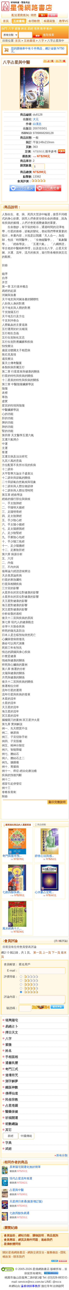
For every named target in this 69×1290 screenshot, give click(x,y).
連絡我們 (46, 1239)
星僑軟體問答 (12, 1243)
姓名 (24, 28)
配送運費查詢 (20, 15)
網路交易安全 (35, 1252)
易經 (30, 28)
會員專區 (9, 1239)
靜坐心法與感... (44, 855)
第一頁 (37, 952)
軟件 (49, 28)
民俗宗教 (11, 1099)
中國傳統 (26, 1135)
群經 (10, 1135)
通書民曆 (11, 1063)
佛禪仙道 (11, 1093)
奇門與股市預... (12, 855)
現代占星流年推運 (21, 1178)
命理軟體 (34, 20)
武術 (8, 1149)
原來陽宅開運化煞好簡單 (25, 1166)
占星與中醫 (17, 1189)
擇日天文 (11, 1032)
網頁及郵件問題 (28, 1239)
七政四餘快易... (12, 892)
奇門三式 (11, 1069)
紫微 (17, 28)
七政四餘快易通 (19, 1213)
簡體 (33, 15)
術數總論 (11, 1124)
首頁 (6, 20)
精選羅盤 (49, 20)
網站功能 (24, 1235)
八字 (11, 28)
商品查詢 (52, 1235)
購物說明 (38, 1235)
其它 (8, 1130)
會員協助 (9, 1235)
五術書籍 (19, 20)
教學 (43, 28)
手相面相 (11, 1057)
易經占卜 (11, 1026)
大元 (36, 119)
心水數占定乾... (44, 892)
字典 (8, 1142)
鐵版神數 (11, 1087)
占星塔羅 (11, 1105)
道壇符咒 (11, 1075)
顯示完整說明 (57, 802)
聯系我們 (19, 1256)
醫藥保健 (11, 1111)
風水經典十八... (12, 928)
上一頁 (46, 952)
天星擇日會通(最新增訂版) (26, 1201)
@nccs (57, 1281)
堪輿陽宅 (11, 1020)
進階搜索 (48, 34)
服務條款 (52, 1252)
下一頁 (56, 952)
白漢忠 (37, 123)
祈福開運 (11, 1118)
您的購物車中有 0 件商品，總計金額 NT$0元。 (37, 50)
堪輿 (36, 28)
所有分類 (62, 1155)
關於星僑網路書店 (13, 1252)
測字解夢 (11, 1081)
